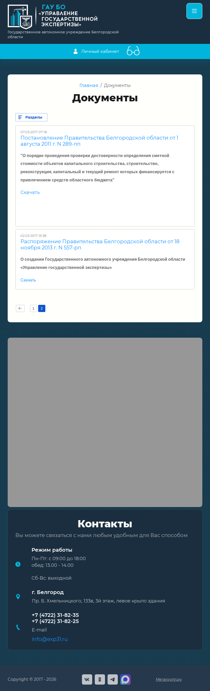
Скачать (30, 192)
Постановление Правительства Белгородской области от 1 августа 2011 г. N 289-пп (99, 141)
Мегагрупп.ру (169, 679)
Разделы (33, 117)
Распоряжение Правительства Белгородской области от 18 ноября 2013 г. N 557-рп (100, 244)
